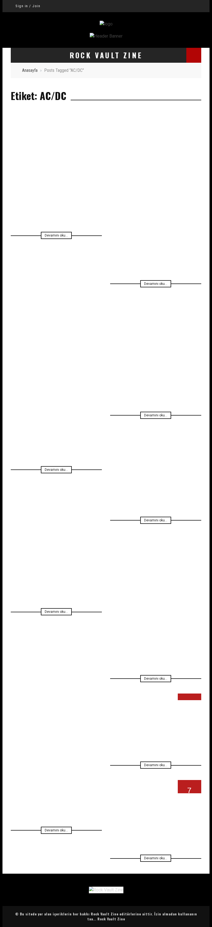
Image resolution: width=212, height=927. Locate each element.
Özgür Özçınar (84, 189)
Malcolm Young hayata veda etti (155, 360)
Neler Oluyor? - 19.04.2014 (56, 763)
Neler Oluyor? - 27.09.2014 (56, 551)
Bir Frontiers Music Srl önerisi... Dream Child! (56, 403)
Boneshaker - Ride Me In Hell (156, 803)
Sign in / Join (27, 6)
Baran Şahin (188, 719)
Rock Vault (122, 456)
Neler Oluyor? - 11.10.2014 (156, 447)
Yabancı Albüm (125, 719)
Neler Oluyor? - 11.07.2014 (156, 605)
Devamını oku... (56, 235)
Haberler (24, 189)
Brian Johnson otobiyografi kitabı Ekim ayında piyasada (56, 176)
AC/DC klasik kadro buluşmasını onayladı (156, 217)
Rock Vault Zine (111, 919)
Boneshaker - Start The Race (156, 710)
